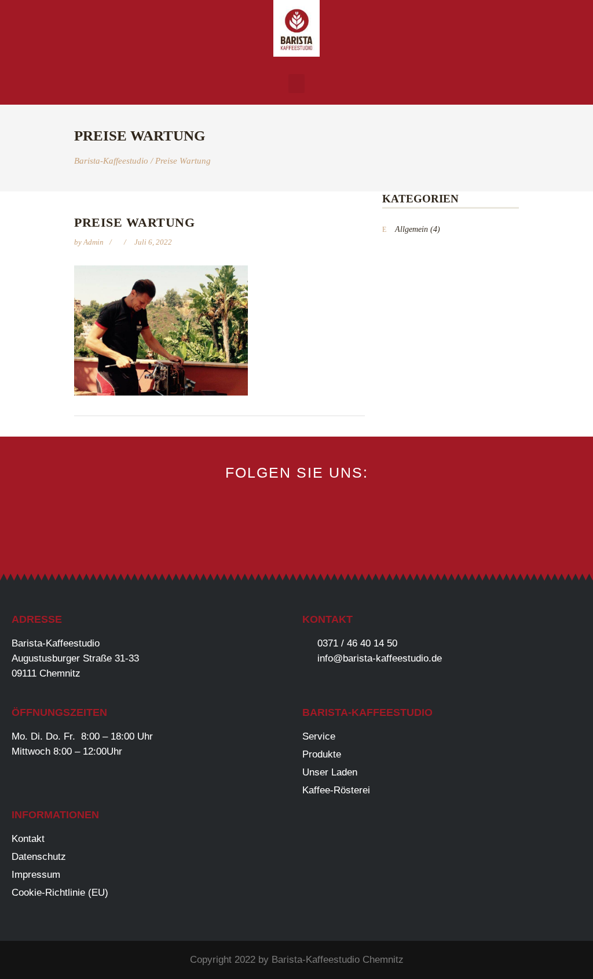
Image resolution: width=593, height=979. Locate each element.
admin (94, 242)
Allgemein (411, 229)
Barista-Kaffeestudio (111, 161)
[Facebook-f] (258, 537)
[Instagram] (297, 537)
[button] (296, 83)
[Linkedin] (335, 537)
